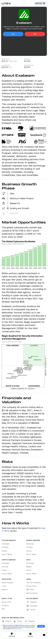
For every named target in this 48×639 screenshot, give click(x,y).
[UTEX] (6, 3)
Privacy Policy (17, 628)
